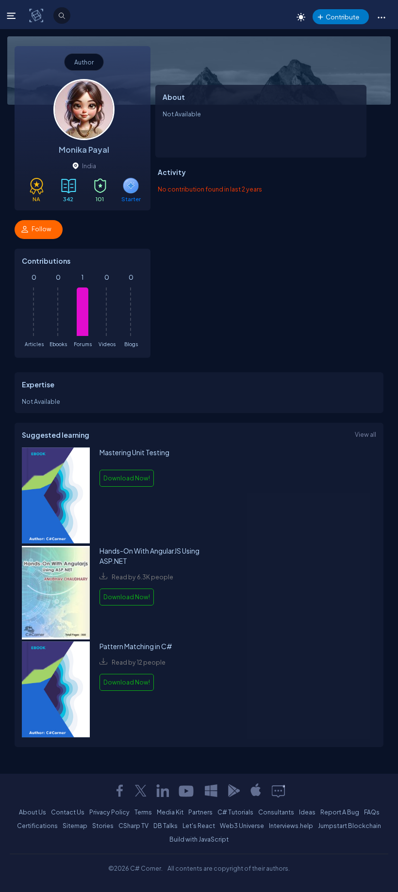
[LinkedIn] (162, 790)
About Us (32, 812)
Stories (103, 825)
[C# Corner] (37, 15)
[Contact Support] (278, 790)
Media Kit (170, 812)
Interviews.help (291, 825)
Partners (200, 812)
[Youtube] (187, 790)
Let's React (198, 825)
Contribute (342, 17)
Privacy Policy (109, 812)
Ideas (307, 812)
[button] (381, 17)
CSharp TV (133, 825)
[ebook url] (56, 496)
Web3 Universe (242, 825)
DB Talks (165, 825)
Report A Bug (339, 812)
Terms (143, 812)
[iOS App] (255, 790)
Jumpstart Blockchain (349, 825)
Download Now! (126, 478)
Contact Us (67, 812)
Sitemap (75, 825)
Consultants (276, 812)
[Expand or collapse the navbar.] (12, 15)
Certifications (37, 825)
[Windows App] (211, 790)
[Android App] (233, 790)
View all (365, 434)
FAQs (372, 812)
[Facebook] (119, 790)
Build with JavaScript (199, 839)
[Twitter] (141, 790)
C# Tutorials (235, 812)
